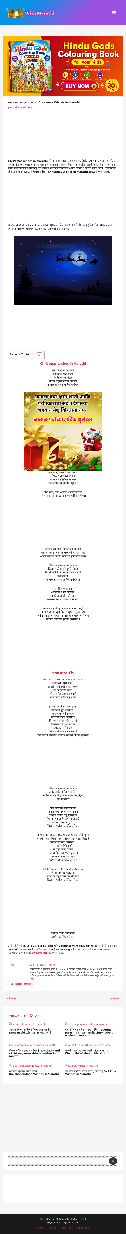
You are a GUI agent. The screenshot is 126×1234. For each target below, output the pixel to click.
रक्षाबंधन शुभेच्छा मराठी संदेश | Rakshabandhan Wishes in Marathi (34, 1072)
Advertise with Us (70, 1227)
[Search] (113, 1161)
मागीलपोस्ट (9, 998)
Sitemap (85, 1227)
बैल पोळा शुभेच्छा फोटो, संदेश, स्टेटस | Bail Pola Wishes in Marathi (90, 1072)
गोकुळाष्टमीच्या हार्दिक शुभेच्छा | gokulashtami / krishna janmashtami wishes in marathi (34, 1053)
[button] (122, 12)
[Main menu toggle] (114, 12)
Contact (54, 1227)
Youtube (28, 983)
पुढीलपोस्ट (116, 998)
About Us (41, 1227)
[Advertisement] (63, 136)
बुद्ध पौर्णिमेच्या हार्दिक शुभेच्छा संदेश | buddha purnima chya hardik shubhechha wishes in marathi (89, 1032)
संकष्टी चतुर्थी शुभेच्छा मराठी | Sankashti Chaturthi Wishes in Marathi (86, 1052)
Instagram (16, 983)
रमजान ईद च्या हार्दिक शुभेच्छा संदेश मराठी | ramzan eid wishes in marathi (30, 1031)
